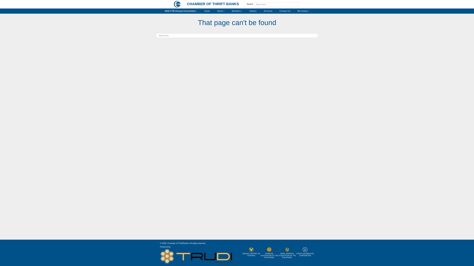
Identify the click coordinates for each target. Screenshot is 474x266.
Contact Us (284, 11)
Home (207, 11)
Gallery (253, 11)
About (220, 11)
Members (236, 11)
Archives (268, 11)
